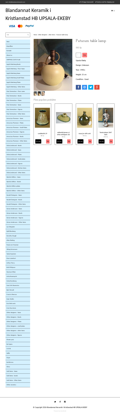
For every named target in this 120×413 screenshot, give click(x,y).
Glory (8, 367)
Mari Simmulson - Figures (14, 109)
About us (9, 55)
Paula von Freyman (12, 245)
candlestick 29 (42, 134)
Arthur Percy (11, 263)
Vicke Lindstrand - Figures (14, 163)
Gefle (8, 353)
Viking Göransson (12, 249)
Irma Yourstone (11, 308)
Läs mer (38, 141)
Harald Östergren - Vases (14, 195)
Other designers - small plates (16, 326)
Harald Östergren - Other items (16, 204)
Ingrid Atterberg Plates (14, 82)
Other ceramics (11, 385)
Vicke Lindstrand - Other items (16, 172)
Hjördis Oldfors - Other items (15, 190)
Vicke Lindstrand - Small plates (16, 159)
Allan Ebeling (11, 240)
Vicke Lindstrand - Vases (14, 150)
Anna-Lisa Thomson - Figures (15, 132)
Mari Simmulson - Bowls (14, 96)
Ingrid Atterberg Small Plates (15, 78)
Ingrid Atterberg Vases (13, 73)
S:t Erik (9, 348)
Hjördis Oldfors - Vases (14, 177)
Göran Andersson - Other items (16, 222)
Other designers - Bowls (14, 317)
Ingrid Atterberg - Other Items (16, 87)
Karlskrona (10, 362)
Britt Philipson (11, 267)
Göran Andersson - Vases (14, 209)
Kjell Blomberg (11, 231)
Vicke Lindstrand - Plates (14, 154)
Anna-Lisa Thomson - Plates (15, 123)
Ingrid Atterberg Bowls (14, 64)
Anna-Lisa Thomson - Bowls (15, 136)
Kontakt (9, 50)
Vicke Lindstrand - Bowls (14, 145)
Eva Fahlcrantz (11, 303)
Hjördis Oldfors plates (13, 186)
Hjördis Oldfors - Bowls (14, 181)
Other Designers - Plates (14, 321)
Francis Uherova (12, 294)
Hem (8, 41)
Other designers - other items (16, 330)
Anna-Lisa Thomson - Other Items (17, 141)
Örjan (8, 357)
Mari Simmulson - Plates (14, 100)
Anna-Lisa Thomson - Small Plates (17, 127)
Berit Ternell (10, 290)
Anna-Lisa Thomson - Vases (15, 118)
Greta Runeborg (11, 281)
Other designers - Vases (14, 312)
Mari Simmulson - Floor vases (16, 91)
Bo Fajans (9, 344)
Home (36, 35)
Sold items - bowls (12, 376)
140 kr (42, 135)
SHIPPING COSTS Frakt (13, 60)
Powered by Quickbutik (60, 411)
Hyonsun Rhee (11, 272)
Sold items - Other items (14, 380)
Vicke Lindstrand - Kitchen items (16, 168)
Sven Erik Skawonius (13, 285)
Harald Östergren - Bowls (14, 200)
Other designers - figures (14, 335)
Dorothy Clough (11, 236)
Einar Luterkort (11, 258)
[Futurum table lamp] (53, 65)
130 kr (63, 137)
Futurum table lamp (62, 35)
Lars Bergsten (11, 227)
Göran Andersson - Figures (15, 218)
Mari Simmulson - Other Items (16, 114)
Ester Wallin (10, 299)
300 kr (85, 135)
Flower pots (10, 339)
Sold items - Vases (12, 371)
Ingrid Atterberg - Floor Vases (16, 69)
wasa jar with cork (85, 134)
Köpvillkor (10, 46)
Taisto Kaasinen (11, 254)
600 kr (106, 137)
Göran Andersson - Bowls (14, 213)
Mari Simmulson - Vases (14, 105)
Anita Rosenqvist (12, 276)
